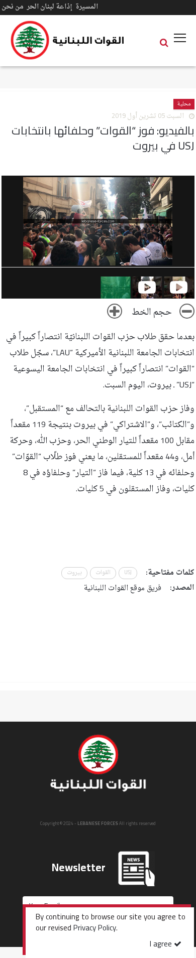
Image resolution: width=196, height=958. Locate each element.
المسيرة (86, 7)
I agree (162, 944)
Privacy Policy (94, 928)
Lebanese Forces (68, 40)
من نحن (13, 7)
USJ (128, 573)
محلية (183, 104)
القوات (103, 573)
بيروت (74, 573)
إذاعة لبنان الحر (49, 7)
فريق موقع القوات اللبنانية (122, 588)
